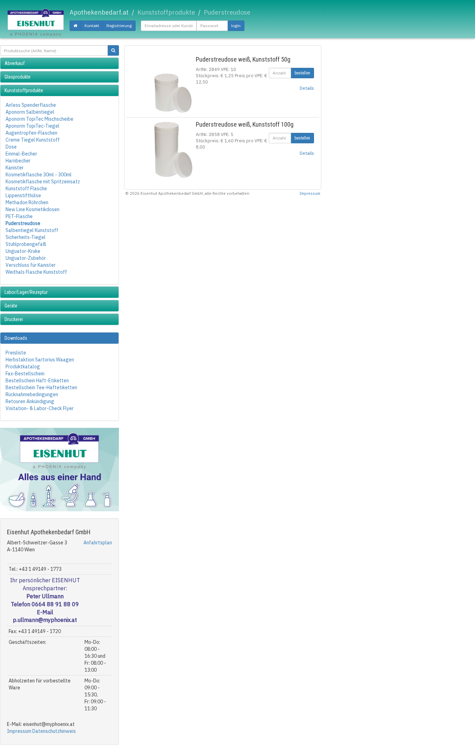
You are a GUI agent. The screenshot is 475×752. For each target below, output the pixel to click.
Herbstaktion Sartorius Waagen (40, 360)
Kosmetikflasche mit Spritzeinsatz (43, 181)
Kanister (15, 168)
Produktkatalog (23, 366)
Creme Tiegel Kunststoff (33, 140)
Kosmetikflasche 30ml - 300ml (39, 174)
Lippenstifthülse (23, 195)
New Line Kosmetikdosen (32, 209)
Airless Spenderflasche (31, 105)
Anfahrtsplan (97, 542)
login (236, 25)
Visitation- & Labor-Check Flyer (40, 408)
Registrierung (119, 25)
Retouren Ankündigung (30, 401)
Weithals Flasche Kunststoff (36, 272)
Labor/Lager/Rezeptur (26, 292)
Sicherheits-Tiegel (26, 237)
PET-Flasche (19, 216)
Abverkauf (15, 63)
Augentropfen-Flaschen (31, 133)
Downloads (16, 338)
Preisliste (16, 353)
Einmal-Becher (21, 154)
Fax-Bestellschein (25, 373)
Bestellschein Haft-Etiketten (37, 380)
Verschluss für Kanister (31, 265)
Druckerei (14, 319)
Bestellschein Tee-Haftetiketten (41, 387)
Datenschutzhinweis (54, 731)
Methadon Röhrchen (27, 202)
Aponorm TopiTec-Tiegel (32, 126)
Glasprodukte (18, 77)
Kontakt (91, 25)
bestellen (302, 73)
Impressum (19, 731)
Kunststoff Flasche (26, 188)
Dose (11, 147)
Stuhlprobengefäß (26, 244)
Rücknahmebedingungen (32, 394)
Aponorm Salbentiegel (30, 112)
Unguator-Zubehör (26, 258)
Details (307, 88)
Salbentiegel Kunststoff (32, 230)
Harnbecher (18, 161)
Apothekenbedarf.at (99, 12)
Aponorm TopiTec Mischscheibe (39, 119)
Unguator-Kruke (23, 251)
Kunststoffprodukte (24, 90)
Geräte (11, 306)
